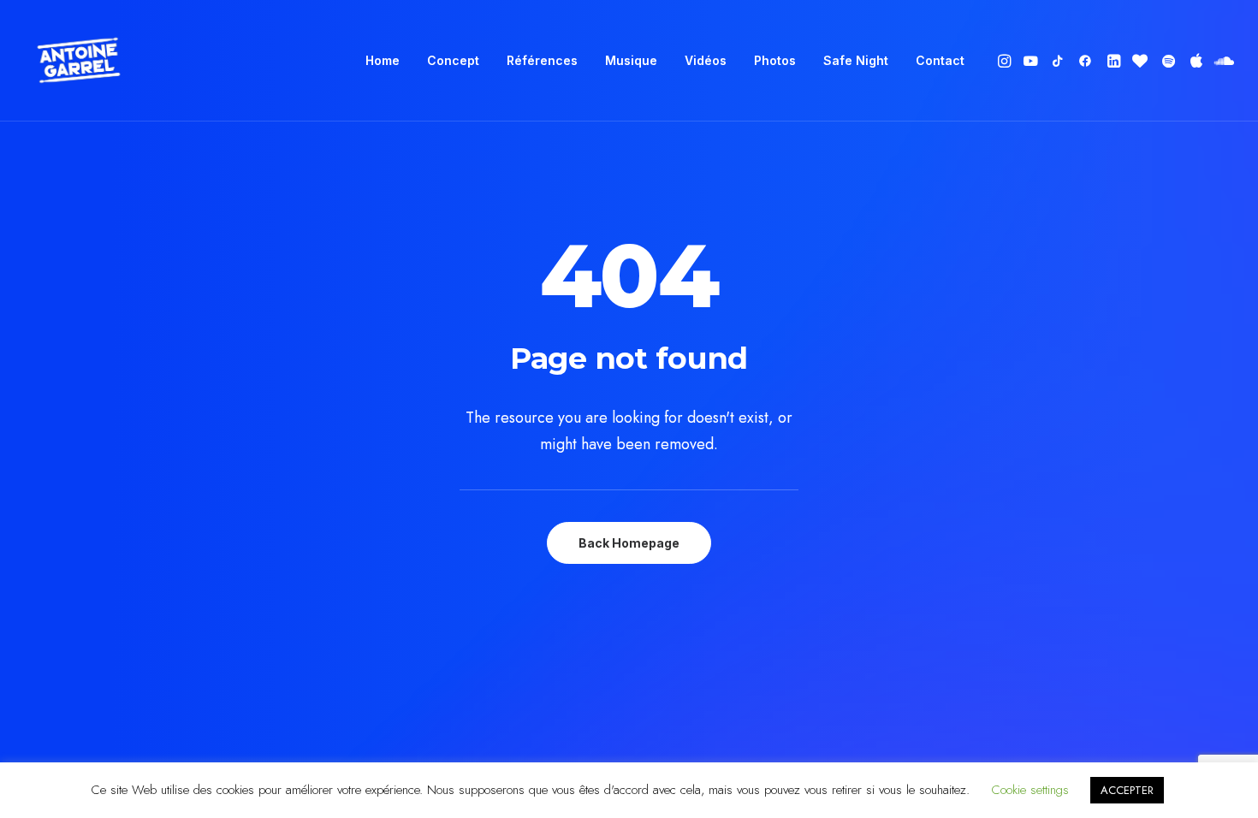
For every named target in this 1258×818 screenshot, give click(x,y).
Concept (453, 60)
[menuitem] (382, 61)
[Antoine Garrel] (78, 61)
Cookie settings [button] (1030, 789)
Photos (775, 60)
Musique (631, 60)
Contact (940, 60)
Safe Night (855, 60)
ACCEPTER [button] (1127, 790)
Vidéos (706, 60)
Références (542, 60)
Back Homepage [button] (629, 543)
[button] (1006, 61)
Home (382, 60)
